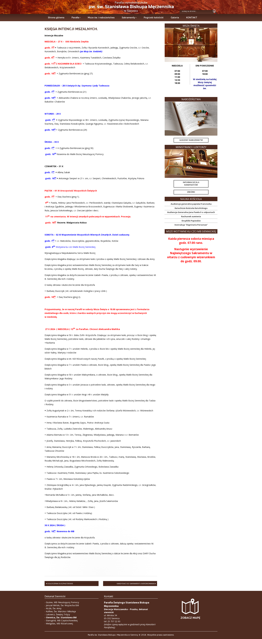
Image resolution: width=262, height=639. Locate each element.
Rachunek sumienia (191, 216)
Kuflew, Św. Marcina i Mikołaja (61, 611)
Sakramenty (128, 17)
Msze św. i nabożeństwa (101, 17)
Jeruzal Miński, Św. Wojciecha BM (62, 605)
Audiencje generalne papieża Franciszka (191, 204)
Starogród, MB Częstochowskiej (62, 620)
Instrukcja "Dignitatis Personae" (191, 224)
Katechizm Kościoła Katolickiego (191, 208)
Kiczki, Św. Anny (53, 608)
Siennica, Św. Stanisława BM (61, 617)
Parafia (75, 17)
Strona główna (56, 17)
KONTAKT (191, 17)
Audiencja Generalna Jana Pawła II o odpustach (191, 212)
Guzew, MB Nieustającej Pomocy (62, 602)
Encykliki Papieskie (191, 220)
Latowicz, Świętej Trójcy (58, 614)
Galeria (175, 17)
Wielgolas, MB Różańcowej (59, 623)
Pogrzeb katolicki (153, 17)
